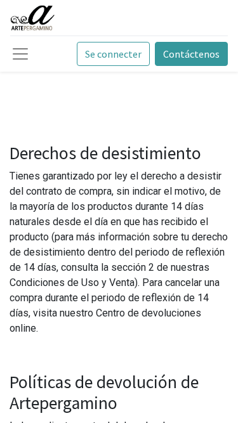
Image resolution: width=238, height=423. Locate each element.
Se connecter (113, 54)
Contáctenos (191, 54)
